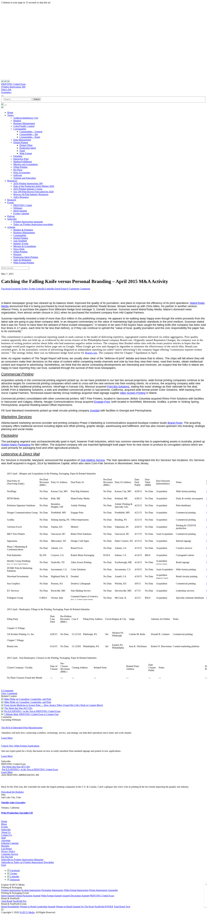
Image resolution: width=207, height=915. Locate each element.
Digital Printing (20, 142)
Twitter (13, 873)
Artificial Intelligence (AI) (25, 118)
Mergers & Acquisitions (24, 246)
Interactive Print (20, 159)
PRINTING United (22, 205)
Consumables (19, 129)
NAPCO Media (27, 912)
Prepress (17, 254)
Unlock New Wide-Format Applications (20, 746)
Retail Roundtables (10, 906)
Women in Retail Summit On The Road (75, 906)
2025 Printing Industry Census (27, 189)
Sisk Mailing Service (92, 460)
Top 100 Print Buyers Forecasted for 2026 (33, 191)
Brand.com (91, 352)
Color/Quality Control (23, 126)
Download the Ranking (12, 792)
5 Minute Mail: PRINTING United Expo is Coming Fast (31, 714)
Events (10, 202)
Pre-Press (17, 170)
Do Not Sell (7, 857)
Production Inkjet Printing (25, 257)
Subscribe (12, 219)
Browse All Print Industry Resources (30, 194)
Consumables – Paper (29, 137)
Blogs (4, 824)
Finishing (17, 156)
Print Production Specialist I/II (17, 813)
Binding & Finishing (23, 230)
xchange (11, 227)
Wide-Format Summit (51, 895)
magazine (28, 221)
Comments (85, 288)
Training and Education (24, 178)
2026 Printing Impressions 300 (28, 183)
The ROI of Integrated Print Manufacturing (21, 727)
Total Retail (6, 901)
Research (11, 200)
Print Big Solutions (118, 386)
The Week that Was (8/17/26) (18, 708)
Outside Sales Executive (13, 802)
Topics (10, 115)
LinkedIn (14, 876)
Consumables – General (30, 131)
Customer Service (9, 854)
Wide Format (25, 153)
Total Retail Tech (122, 906)
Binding (17, 120)
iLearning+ (6, 92)
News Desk (19, 249)
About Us (6, 832)
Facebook (15, 870)
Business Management (24, 123)
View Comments (9, 693)
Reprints (5, 846)
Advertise (5, 840)
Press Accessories (21, 172)
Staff (3, 837)
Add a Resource (21, 197)
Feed (3, 865)
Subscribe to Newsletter (27, 862)
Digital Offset (25, 145)
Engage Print (102, 401)
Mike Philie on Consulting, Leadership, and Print (27, 699)
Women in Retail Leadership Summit (37, 906)
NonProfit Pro (19, 901)
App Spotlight (20, 240)
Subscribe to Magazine (22, 859)
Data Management (22, 139)
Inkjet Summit (20, 210)
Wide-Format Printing (23, 262)
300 (13, 87)
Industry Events (20, 243)
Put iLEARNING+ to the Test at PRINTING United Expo (32, 711)
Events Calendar (21, 213)
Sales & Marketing (22, 260)
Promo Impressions (98, 890)
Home (10, 112)
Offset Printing (20, 167)
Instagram (15, 879)
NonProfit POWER (103, 906)
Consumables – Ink (28, 134)
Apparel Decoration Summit (75, 895)
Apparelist (113, 890)
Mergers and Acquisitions (25, 164)
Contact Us (6, 835)
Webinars (17, 208)
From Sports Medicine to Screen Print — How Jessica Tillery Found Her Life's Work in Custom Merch (53, 705)
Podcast (11, 216)
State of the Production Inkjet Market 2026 (33, 186)
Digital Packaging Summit (27, 895)
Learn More (7, 738)
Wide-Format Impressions (76, 890)
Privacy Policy (8, 851)
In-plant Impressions (31, 890)
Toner (22, 150)
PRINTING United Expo (13, 84)
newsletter (33, 224)
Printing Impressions (11, 890)
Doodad (95, 410)
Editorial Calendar (10, 843)
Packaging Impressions (52, 890)
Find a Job (6, 89)
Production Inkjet (27, 148)
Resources (12, 180)
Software (17, 175)
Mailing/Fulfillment (22, 161)
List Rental (6, 848)
